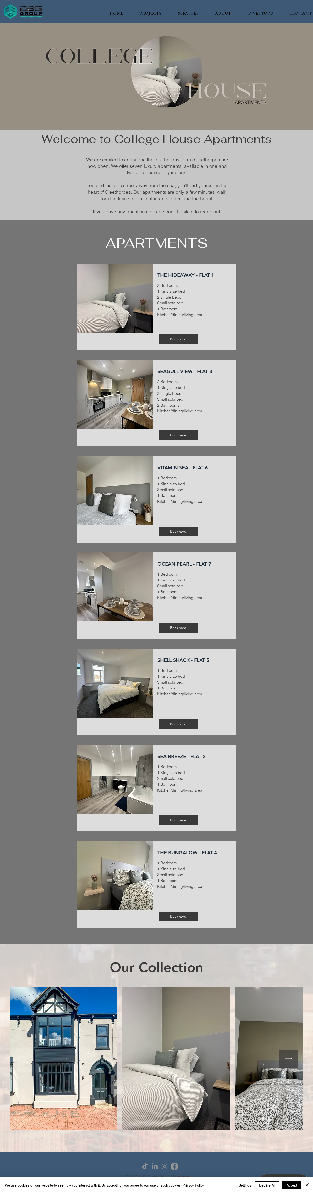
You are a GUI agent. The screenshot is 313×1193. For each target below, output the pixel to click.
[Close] (307, 1185)
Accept (292, 1185)
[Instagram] (164, 1166)
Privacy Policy (193, 1185)
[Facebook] (174, 1166)
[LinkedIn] (154, 1166)
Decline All (267, 1185)
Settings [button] (245, 1185)
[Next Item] (288, 1059)
